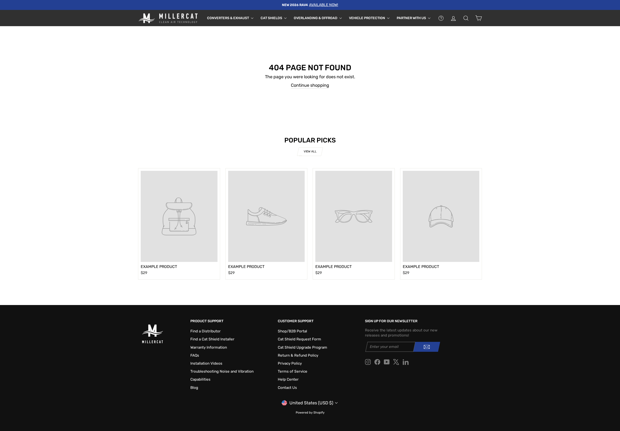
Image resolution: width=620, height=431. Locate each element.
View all (310, 151)
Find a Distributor (205, 331)
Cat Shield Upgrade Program (302, 347)
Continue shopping (310, 85)
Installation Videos (206, 363)
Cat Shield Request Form (299, 339)
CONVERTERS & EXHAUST (228, 18)
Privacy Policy (290, 363)
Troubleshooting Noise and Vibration (222, 371)
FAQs (194, 355)
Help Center (288, 379)
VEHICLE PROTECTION (367, 18)
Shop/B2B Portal (292, 331)
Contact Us (287, 387)
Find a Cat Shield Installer (212, 339)
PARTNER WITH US (412, 18)
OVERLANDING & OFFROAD (316, 18)
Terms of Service (292, 371)
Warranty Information (208, 347)
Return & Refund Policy (298, 355)
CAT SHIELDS (272, 18)
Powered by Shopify (310, 412)
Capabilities (200, 379)
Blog (194, 387)
